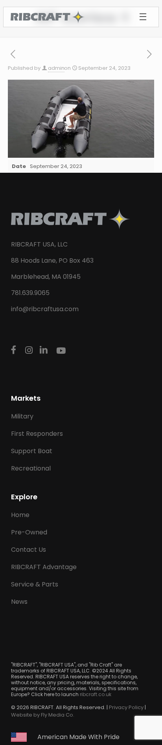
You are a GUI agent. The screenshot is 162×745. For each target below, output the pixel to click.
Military (22, 416)
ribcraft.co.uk (95, 694)
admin (56, 68)
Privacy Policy (126, 707)
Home (20, 514)
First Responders (37, 433)
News (19, 601)
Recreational (31, 468)
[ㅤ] (15, 350)
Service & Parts (34, 584)
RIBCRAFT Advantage (44, 566)
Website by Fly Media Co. (42, 715)
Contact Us (28, 549)
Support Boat (31, 451)
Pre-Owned (29, 532)
